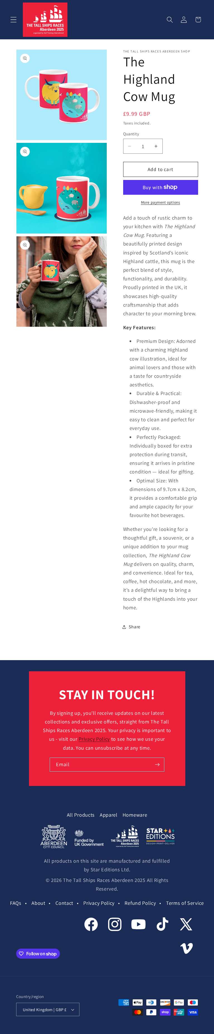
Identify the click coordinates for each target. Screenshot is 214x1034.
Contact (64, 903)
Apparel (109, 814)
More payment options (160, 202)
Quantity (131, 133)
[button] (13, 20)
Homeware (135, 814)
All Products (81, 814)
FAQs (15, 903)
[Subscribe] (157, 764)
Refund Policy (140, 903)
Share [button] (134, 627)
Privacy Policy (94, 738)
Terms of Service (185, 903)
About (38, 903)
